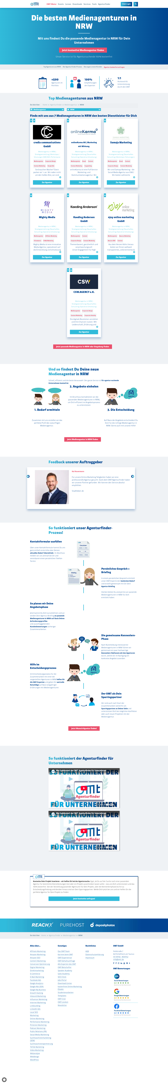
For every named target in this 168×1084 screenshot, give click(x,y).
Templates (62, 996)
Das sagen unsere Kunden (93, 67)
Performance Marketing (39, 1022)
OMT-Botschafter (64, 967)
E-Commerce (35, 974)
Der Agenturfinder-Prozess (72, 67)
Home (45, 105)
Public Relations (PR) (38, 1031)
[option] (82, 488)
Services (87, 4)
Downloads (77, 4)
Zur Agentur (47, 182)
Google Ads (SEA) (37, 986)
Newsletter (62, 1005)
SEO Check (62, 977)
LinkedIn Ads (35, 1009)
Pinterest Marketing (38, 1025)
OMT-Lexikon (63, 1002)
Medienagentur (70, 105)
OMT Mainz (51, 4)
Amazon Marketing (37, 954)
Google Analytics (36, 983)
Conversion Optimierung (40, 964)
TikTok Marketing (37, 1047)
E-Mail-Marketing (37, 977)
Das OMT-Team (64, 951)
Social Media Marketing (39, 1035)
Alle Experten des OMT (67, 964)
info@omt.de (118, 959)
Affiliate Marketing (38, 951)
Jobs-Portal (62, 980)
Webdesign (34, 1056)
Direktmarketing (37, 970)
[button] (4, 1079)
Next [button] (132, 476)
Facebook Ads (35, 980)
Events (61, 4)
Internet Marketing (38, 1002)
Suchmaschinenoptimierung (41, 1044)
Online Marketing (37, 1018)
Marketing (34, 1015)
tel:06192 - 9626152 (120, 957)
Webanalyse (35, 1053)
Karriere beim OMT (65, 954)
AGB (87, 951)
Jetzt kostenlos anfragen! (84, 899)
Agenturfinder (104, 4)
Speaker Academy (65, 970)
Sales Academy (64, 974)
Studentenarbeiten (66, 992)
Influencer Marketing (38, 999)
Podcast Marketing (37, 1028)
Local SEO (34, 1012)
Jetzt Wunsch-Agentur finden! (84, 728)
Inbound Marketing (38, 996)
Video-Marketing (37, 1050)
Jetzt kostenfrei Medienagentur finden (83, 50)
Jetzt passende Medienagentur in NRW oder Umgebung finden (82, 347)
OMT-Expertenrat (65, 958)
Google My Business (38, 990)
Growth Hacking (36, 993)
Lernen (68, 4)
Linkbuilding (35, 1006)
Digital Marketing (37, 967)
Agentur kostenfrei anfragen (114, 67)
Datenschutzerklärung (94, 954)
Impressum (89, 958)
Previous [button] (28, 476)
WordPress (34, 1060)
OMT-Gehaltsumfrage (66, 961)
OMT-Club (62, 999)
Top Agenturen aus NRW (52, 67)
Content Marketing (38, 961)
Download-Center (65, 983)
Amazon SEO (35, 958)
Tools (94, 4)
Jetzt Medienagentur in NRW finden (82, 439)
